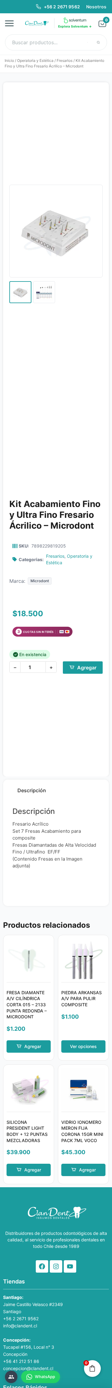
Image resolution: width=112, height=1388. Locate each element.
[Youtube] (70, 1266)
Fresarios (64, 60)
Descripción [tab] (31, 790)
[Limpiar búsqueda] (87, 42)
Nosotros (96, 6)
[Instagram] (56, 1266)
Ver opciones (83, 1046)
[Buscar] (98, 42)
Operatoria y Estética (35, 60)
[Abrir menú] (11, 23)
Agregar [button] (32, 1046)
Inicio (9, 60)
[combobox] (56, 42)
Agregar (86, 667)
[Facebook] (42, 1266)
